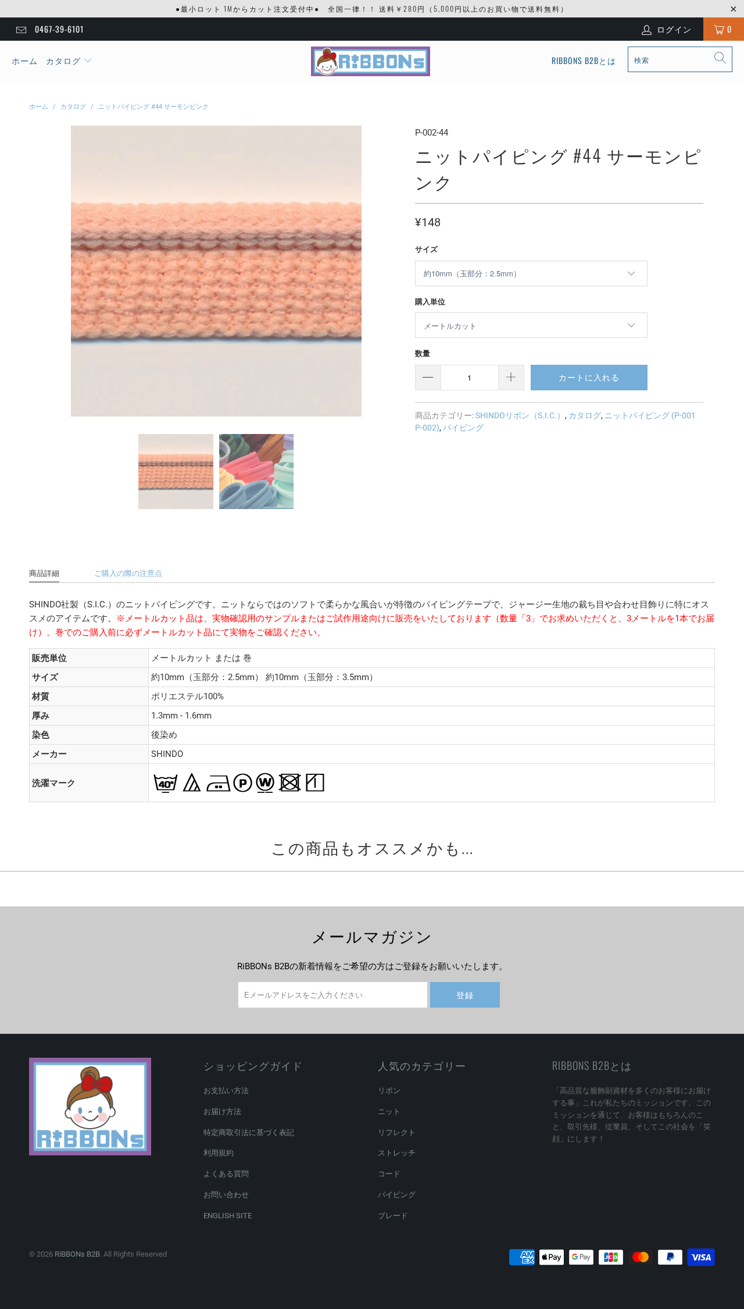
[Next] (392, 271)
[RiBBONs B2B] (370, 62)
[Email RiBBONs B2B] (20, 29)
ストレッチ (397, 1152)
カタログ (63, 60)
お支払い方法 (226, 1090)
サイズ (426, 249)
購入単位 (430, 301)
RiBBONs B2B (77, 1254)
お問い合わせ (226, 1194)
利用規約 (218, 1152)
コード (389, 1173)
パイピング (463, 427)
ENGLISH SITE (227, 1215)
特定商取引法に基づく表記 (248, 1132)
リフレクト (397, 1132)
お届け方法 (222, 1111)
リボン (389, 1090)
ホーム (25, 60)
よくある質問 (226, 1173)
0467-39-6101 (59, 29)
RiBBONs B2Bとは (584, 60)
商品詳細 (44, 573)
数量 (422, 353)
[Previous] (40, 271)
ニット (389, 1111)
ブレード (393, 1215)
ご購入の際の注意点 (128, 573)
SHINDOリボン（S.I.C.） (520, 415)
